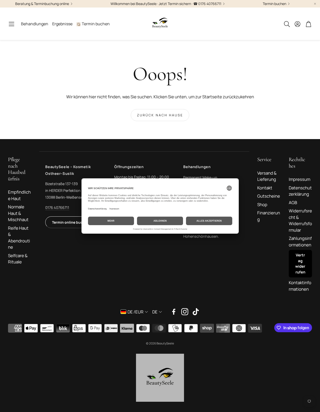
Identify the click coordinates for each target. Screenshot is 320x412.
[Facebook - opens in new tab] (173, 311)
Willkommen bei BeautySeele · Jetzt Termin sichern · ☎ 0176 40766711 (165, 4)
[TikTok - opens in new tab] (195, 311)
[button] (11, 24)
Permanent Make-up (200, 177)
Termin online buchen (70, 222)
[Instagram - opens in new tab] (184, 311)
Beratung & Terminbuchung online (42, 4)
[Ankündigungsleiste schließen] (315, 4)
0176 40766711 (57, 207)
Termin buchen (274, 4)
